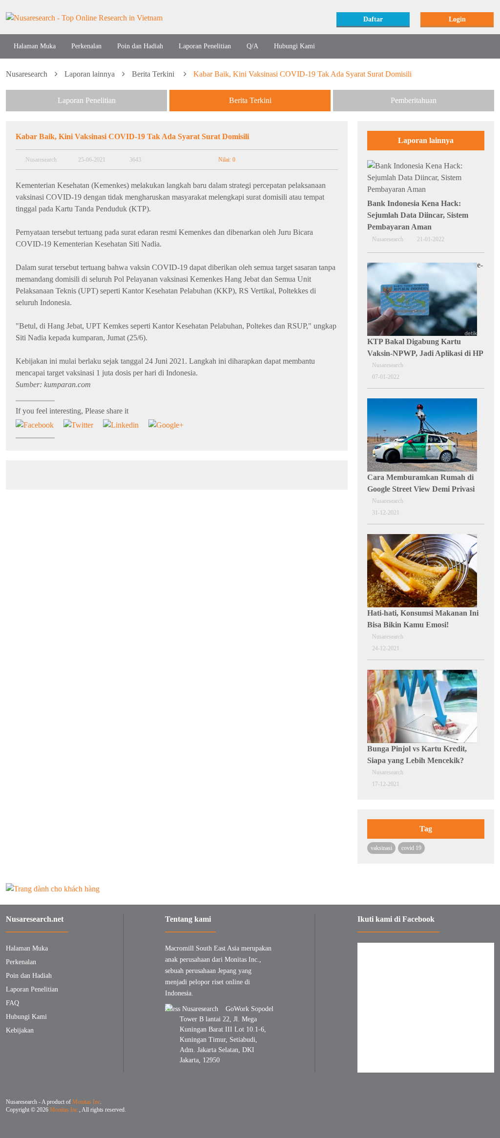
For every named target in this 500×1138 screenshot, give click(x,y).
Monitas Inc (86, 1101)
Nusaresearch (26, 74)
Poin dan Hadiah (140, 46)
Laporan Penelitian (205, 46)
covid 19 (411, 848)
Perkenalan (86, 46)
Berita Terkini (154, 74)
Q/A (252, 46)
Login (457, 19)
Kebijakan (20, 1030)
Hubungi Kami (294, 46)
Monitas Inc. (64, 1109)
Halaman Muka (35, 46)
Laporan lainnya (89, 74)
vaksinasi (381, 848)
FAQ (12, 1003)
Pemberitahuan (414, 100)
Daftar (373, 19)
